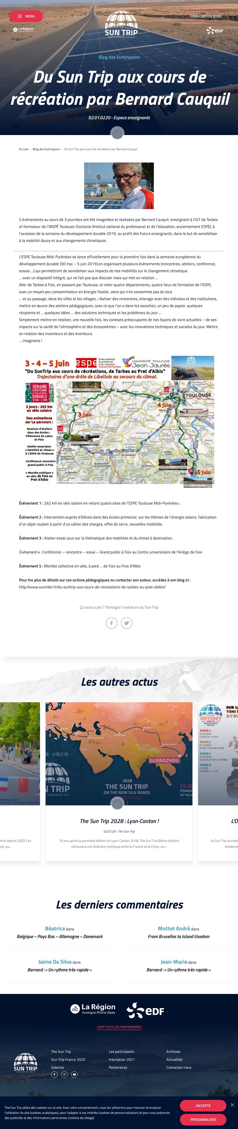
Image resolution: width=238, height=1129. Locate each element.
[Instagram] (64, 1074)
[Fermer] (232, 1104)
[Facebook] (54, 1074)
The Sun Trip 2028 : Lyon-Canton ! (119, 821)
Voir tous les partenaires (119, 1027)
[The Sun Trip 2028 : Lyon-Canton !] (119, 753)
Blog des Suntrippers (119, 57)
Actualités (174, 1059)
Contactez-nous (178, 1067)
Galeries (57, 1067)
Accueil (23, 149)
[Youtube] (74, 1074)
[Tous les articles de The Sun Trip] (117, 804)
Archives (173, 1051)
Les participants (121, 1051)
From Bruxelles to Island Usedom (178, 936)
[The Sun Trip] (119, 22)
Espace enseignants (131, 117)
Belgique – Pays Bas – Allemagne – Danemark (59, 936)
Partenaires (118, 1067)
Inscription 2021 (122, 1059)
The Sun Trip (126, 831)
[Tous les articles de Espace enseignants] (117, 133)
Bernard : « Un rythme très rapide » (59, 970)
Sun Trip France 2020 (68, 1059)
